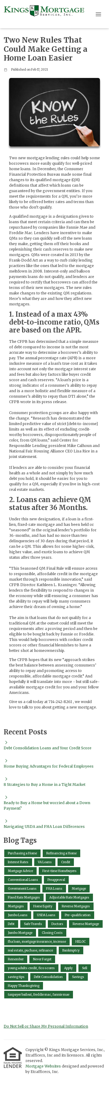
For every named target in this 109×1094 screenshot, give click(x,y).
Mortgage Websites (43, 1066)
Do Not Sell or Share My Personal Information (46, 1026)
